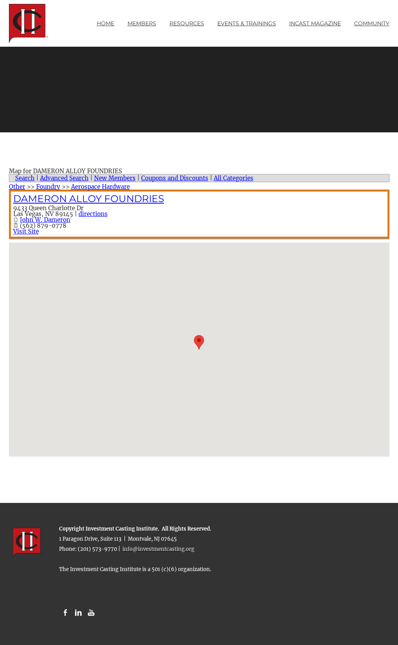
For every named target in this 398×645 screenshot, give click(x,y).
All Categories (233, 178)
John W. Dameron (45, 219)
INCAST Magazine (315, 23)
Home (105, 23)
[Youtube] (91, 613)
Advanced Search (64, 178)
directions (93, 214)
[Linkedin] (78, 613)
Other (17, 186)
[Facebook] (65, 613)
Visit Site (26, 231)
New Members (115, 178)
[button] (199, 342)
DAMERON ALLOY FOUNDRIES (88, 198)
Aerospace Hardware (100, 186)
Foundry (48, 186)
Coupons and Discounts (174, 178)
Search (25, 178)
